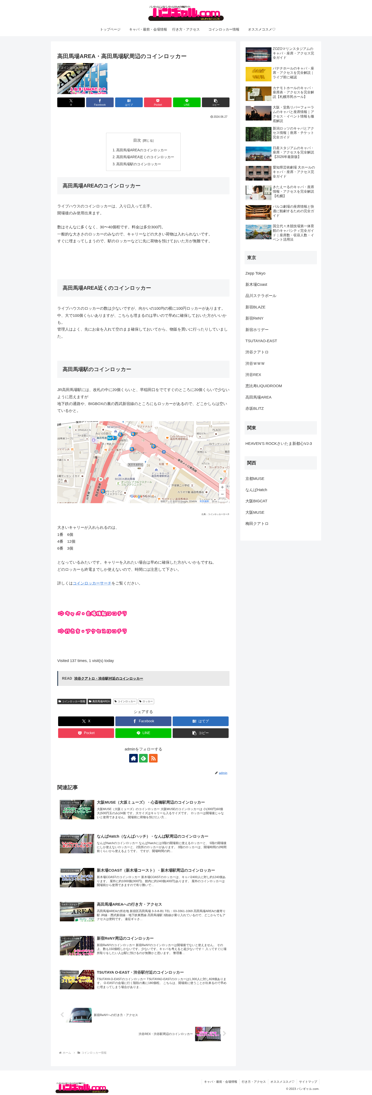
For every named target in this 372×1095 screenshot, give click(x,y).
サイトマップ (308, 1081)
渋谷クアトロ (257, 352)
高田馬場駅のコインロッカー (138, 164)
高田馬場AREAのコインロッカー (141, 150)
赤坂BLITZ (254, 408)
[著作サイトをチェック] (133, 758)
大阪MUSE (254, 512)
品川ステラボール (260, 296)
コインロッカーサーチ (92, 583)
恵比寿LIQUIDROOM (263, 386)
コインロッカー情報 (73, 701)
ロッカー (148, 701)
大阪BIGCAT (256, 501)
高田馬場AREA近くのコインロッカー (145, 157)
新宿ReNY (254, 318)
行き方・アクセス (254, 1081)
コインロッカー (127, 701)
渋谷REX (253, 375)
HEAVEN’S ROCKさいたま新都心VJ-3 (278, 443)
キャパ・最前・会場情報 (220, 1081)
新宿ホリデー (257, 330)
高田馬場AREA (101, 701)
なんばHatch (256, 490)
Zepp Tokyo (255, 273)
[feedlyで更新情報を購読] (143, 758)
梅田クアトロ (257, 523)
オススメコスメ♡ (282, 1081)
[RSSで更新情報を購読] (153, 758)
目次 (137, 140)
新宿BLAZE (255, 307)
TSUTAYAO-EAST (261, 341)
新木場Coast (256, 284)
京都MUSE (254, 478)
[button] (215, 102)
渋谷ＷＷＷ (255, 363)
